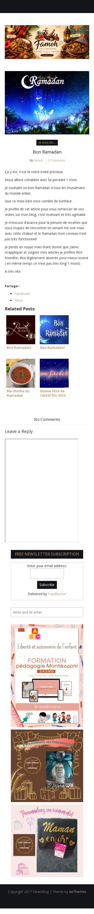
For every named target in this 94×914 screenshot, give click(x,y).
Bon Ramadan (47, 152)
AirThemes (77, 891)
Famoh (38, 160)
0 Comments (56, 160)
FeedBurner (57, 594)
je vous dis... (47, 142)
